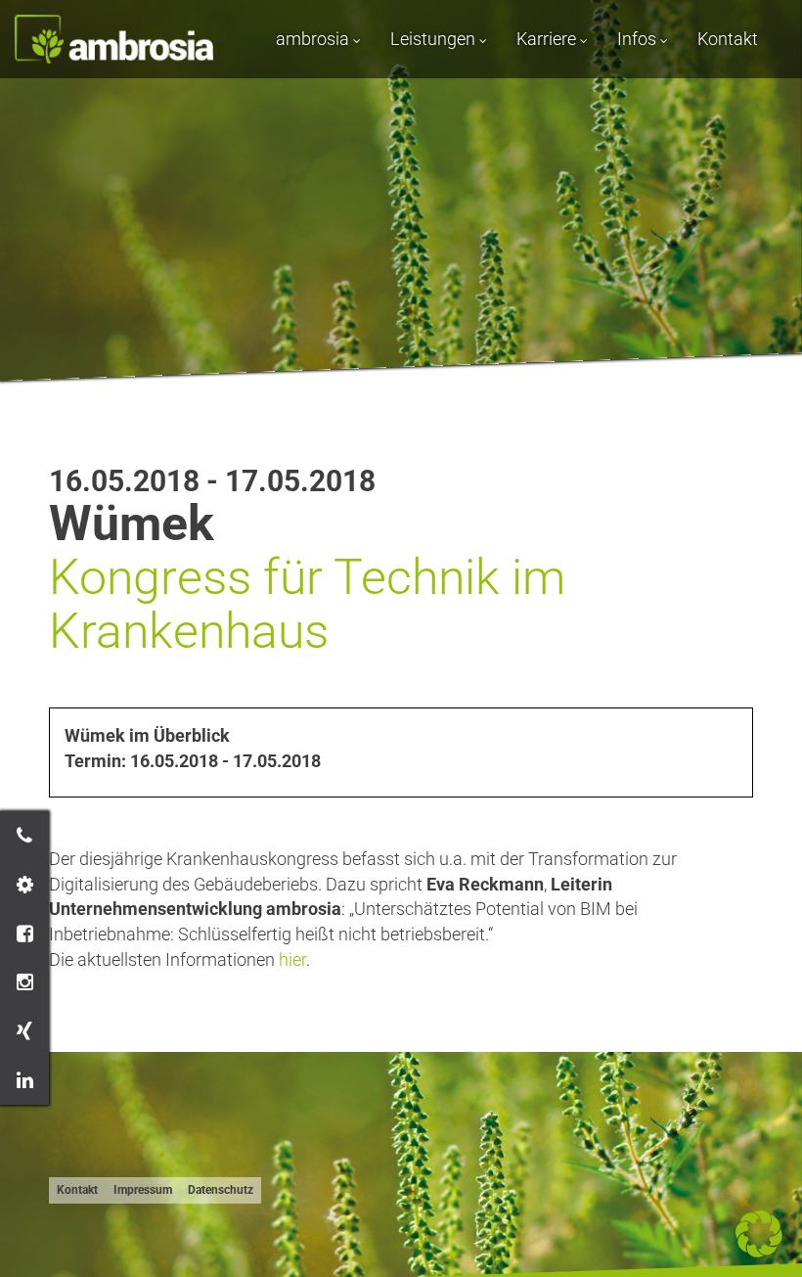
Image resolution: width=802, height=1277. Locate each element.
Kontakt (727, 38)
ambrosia (314, 38)
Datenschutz (220, 1190)
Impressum (142, 1190)
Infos (638, 38)
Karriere (548, 38)
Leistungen (434, 38)
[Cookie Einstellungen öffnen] (758, 1251)
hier (292, 959)
